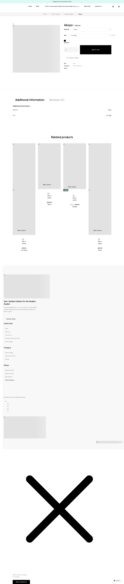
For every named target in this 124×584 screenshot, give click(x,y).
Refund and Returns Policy (12, 338)
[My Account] (109, 6)
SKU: (65, 63)
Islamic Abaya (9, 352)
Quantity (66, 42)
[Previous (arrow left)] (3, 292)
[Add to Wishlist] (65, 41)
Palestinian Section (10, 356)
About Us (7, 332)
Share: (65, 68)
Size (65, 35)
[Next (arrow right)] (121, 292)
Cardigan (74, 206)
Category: (67, 66)
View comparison (21, 582)
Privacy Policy (9, 341)
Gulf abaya (24, 250)
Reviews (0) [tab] (56, 100)
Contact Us (8, 335)
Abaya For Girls (9, 373)
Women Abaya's (77, 66)
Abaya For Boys (9, 370)
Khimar (7, 359)
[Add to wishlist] (24, 238)
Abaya (49, 204)
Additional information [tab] (29, 100)
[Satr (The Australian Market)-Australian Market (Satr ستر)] (62, 6)
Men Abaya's (8, 377)
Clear (113, 35)
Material (66, 29)
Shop (6, 328)
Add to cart (96, 50)
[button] (13, 24)
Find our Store (10, 319)
